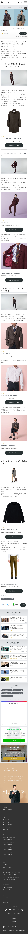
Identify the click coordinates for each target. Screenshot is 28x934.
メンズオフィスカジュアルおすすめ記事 (11, 877)
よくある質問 (5, 897)
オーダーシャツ (6, 822)
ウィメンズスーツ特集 (7, 696)
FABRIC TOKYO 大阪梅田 (8, 854)
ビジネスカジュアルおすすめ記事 (9, 874)
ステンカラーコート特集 (8, 598)
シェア (3, 605)
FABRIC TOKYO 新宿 (7, 844)
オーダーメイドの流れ (7, 809)
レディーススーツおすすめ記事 (9, 879)
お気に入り (23, 33)
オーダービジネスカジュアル (8, 824)
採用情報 (14, 921)
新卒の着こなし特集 (18, 693)
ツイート (8, 605)
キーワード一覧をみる (14, 699)
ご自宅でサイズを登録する (8, 887)
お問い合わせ (5, 902)
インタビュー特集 (7, 693)
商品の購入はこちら (14, 145)
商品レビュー (5, 829)
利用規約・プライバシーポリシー (14, 913)
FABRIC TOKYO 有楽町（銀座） (9, 837)
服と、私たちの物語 (7, 867)
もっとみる (14, 723)
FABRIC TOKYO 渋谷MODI (8, 842)
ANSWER (5, 864)
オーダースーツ (6, 819)
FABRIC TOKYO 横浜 (7, 849)
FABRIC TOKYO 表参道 (8, 839)
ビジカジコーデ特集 (7, 690)
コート (5, 7)
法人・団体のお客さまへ (8, 889)
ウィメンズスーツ (6, 827)
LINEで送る (15, 605)
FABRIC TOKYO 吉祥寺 (8, 847)
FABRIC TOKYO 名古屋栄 (8, 852)
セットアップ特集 (18, 690)
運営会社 (14, 918)
